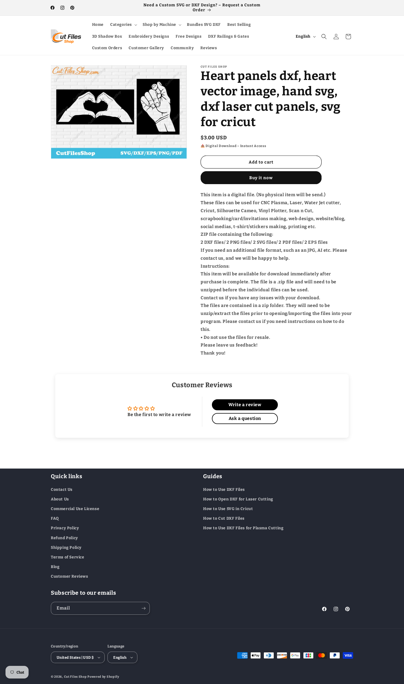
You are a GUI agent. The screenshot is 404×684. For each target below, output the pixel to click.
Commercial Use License (75, 508)
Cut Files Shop (75, 677)
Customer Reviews (69, 576)
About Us (60, 499)
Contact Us (62, 489)
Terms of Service (67, 557)
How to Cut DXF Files (224, 518)
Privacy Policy (65, 528)
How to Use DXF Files (224, 489)
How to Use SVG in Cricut (228, 508)
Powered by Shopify (103, 677)
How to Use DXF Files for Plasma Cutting (243, 528)
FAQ (55, 518)
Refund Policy (64, 537)
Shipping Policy (66, 547)
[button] (123, 25)
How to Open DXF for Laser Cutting (238, 499)
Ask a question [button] (245, 418)
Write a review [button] (244, 404)
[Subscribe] (143, 608)
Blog (55, 566)
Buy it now (261, 177)
